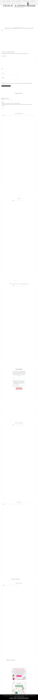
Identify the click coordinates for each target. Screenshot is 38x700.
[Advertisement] (19, 18)
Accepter (11, 698)
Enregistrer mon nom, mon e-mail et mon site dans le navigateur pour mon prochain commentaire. (16, 83)
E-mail (2, 73)
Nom (2, 68)
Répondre (3, 108)
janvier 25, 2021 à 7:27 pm (9, 99)
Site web (2, 77)
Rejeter (15, 698)
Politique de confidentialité (23, 698)
